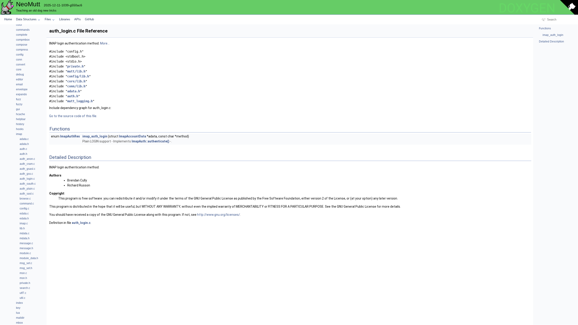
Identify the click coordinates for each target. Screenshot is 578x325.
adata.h (73, 91)
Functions (545, 28)
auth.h (72, 96)
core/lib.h (76, 81)
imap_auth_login (94, 136)
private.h (75, 66)
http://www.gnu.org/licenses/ (218, 214)
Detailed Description (551, 41)
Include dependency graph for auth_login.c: (80, 108)
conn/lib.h (76, 86)
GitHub (89, 19)
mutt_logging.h (80, 101)
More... (105, 43)
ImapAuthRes (70, 136)
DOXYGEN (527, 8)
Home (8, 19)
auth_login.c (81, 223)
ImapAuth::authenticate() (150, 141)
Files (48, 19)
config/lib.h (78, 76)
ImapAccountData (132, 136)
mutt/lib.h (76, 71)
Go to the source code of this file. (73, 116)
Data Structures (26, 19)
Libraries (64, 19)
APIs (77, 19)
